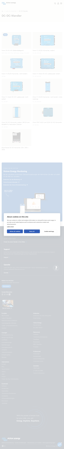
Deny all (31, 231)
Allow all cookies (15, 231)
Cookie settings (49, 231)
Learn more (10, 226)
